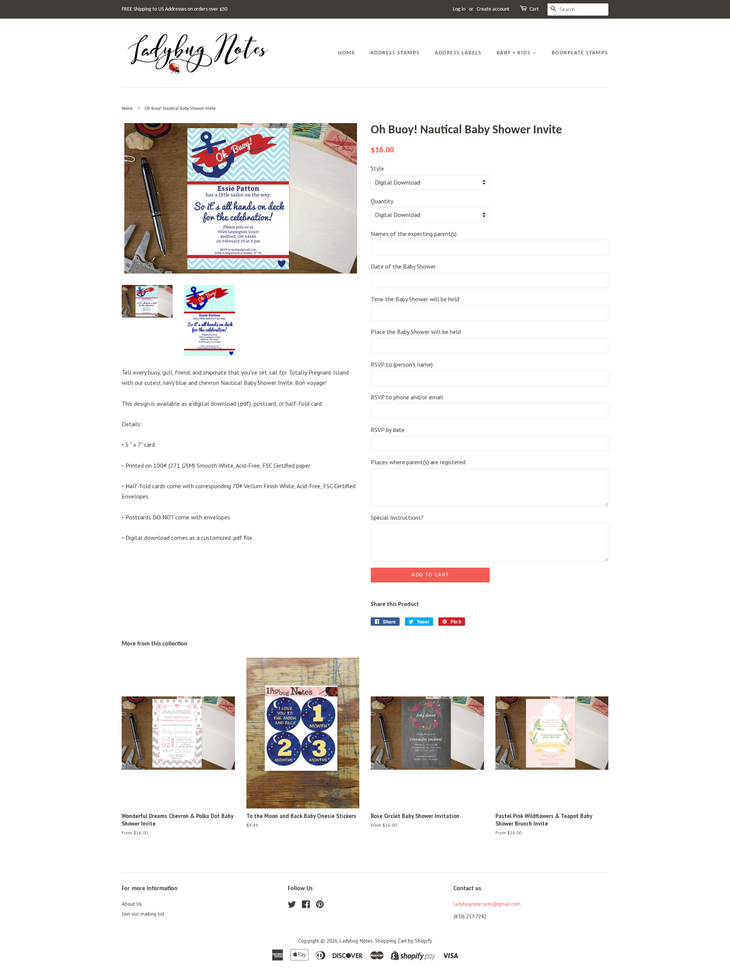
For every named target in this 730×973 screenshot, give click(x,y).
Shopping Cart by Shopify (403, 940)
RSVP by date (388, 429)
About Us (132, 903)
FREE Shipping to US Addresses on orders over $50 (174, 9)
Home (346, 53)
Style (377, 168)
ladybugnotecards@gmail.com (487, 903)
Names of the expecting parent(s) (414, 233)
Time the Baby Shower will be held (415, 299)
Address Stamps (395, 53)
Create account (493, 9)
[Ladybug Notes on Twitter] (292, 905)
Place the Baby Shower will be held (416, 331)
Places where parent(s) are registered (418, 462)
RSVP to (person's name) (402, 364)
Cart (534, 9)
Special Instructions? (397, 517)
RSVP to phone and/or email (407, 397)
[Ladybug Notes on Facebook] (306, 905)
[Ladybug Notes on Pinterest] (320, 905)
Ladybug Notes (356, 940)
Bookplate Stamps (580, 53)
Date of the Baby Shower (403, 266)
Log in (459, 9)
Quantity (382, 201)
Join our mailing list (143, 913)
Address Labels (458, 53)
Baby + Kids (514, 53)
